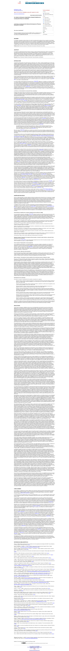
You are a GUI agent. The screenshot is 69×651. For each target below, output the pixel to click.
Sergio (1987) (34, 135)
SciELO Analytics (46, 13)
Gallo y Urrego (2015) (17, 136)
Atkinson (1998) (24, 239)
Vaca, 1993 (25, 100)
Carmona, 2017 (38, 184)
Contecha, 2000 (19, 105)
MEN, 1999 (15, 533)
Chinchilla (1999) (36, 81)
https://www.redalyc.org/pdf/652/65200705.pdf (39, 582)
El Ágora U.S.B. (17, 9)
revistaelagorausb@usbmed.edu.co (34, 650)
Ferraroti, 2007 (39, 187)
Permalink (45, 34)
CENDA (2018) (41, 149)
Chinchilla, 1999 (28, 86)
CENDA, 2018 (21, 532)
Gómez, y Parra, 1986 (48, 105)
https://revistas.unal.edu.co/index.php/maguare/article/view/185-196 (32, 619)
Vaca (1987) (22, 99)
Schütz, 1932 (23, 177)
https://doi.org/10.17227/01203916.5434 (20, 576)
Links (29, 544)
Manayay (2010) (30, 246)
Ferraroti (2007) (35, 182)
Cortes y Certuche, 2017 (21, 511)
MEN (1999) (52, 135)
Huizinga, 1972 (37, 513)
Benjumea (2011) (47, 135)
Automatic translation (47, 24)
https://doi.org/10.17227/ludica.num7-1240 (31, 578)
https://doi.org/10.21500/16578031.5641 (31, 638)
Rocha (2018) (44, 118)
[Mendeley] (43, 31)
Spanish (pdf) (46, 17)
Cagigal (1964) (38, 135)
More (45, 31)
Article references (47, 20)
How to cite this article (48, 21)
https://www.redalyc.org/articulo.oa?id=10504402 (21, 584)
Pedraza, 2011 (23, 525)
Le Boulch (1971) (43, 135)
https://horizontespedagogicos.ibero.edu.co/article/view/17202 (37, 571)
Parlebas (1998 (22, 136)
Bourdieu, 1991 (51, 501)
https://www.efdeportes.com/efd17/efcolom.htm (22, 565)
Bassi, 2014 (33, 185)
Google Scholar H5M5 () (48, 14)
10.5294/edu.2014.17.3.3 (40, 601)
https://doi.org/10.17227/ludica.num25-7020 (40, 573)
